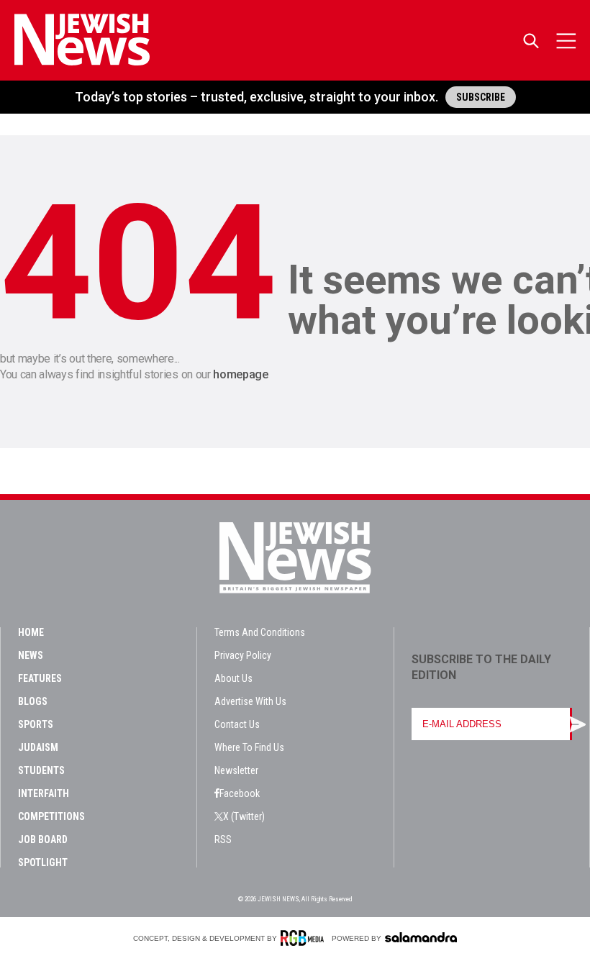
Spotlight (43, 862)
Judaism (38, 747)
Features (40, 678)
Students (41, 770)
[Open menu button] (566, 40)
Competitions (51, 816)
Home (31, 632)
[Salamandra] (421, 937)
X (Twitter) (244, 816)
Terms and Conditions (259, 632)
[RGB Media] (305, 938)
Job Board (43, 839)
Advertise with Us (250, 701)
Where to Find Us (249, 747)
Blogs (32, 701)
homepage (240, 374)
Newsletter (236, 770)
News (30, 655)
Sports (35, 724)
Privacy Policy (242, 655)
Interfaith (43, 793)
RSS (223, 839)
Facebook (239, 793)
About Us (233, 678)
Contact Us (237, 724)
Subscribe (480, 97)
